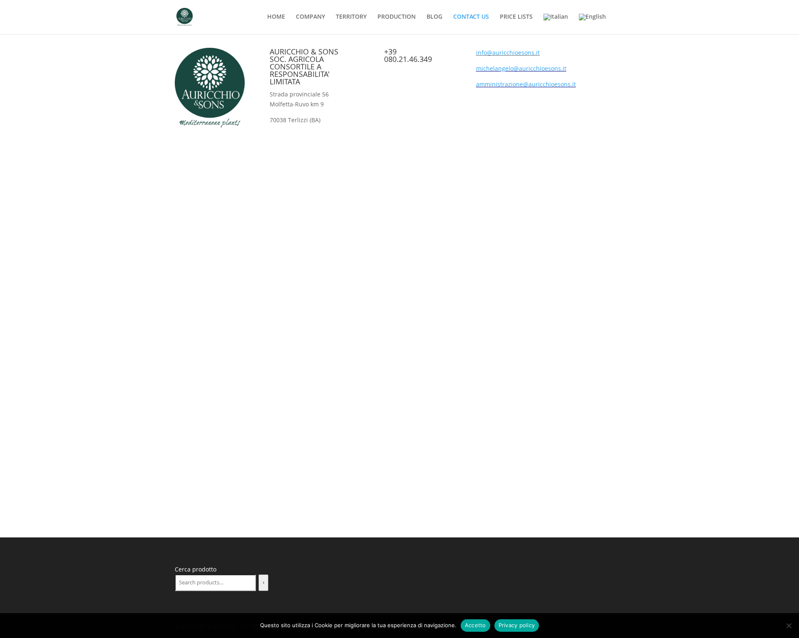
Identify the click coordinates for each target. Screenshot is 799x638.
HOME (276, 17)
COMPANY (310, 17)
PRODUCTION (396, 17)
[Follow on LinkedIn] (601, 54)
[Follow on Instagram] (584, 54)
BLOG (434, 17)
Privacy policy (517, 625)
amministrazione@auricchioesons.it (526, 84)
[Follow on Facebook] (567, 54)
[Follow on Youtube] (617, 54)
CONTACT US (471, 17)
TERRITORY (351, 17)
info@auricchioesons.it (508, 53)
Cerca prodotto (195, 569)
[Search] (263, 582)
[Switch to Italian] (555, 24)
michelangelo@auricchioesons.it (521, 68)
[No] (788, 625)
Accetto (475, 625)
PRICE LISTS (516, 17)
